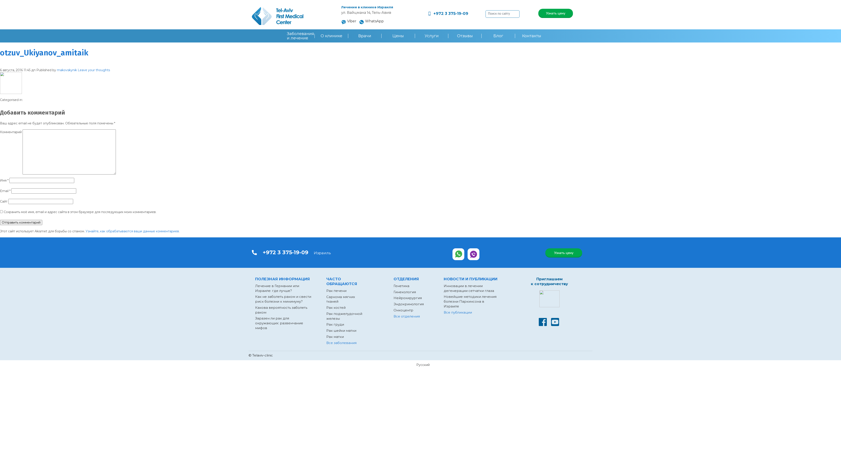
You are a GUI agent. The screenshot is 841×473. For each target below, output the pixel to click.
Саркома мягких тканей (340, 299)
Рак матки (335, 337)
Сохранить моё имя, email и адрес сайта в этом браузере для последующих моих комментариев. (80, 212)
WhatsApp (374, 21)
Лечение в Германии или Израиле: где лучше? (277, 288)
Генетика (401, 286)
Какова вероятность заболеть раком (281, 309)
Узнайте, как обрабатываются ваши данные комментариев (132, 231)
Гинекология (405, 292)
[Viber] (474, 254)
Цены (398, 36)
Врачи (364, 36)
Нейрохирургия (408, 298)
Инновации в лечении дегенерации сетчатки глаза (469, 288)
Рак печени (336, 291)
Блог (498, 36)
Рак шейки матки (341, 330)
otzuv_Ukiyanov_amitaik (44, 53)
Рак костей (336, 307)
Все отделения (407, 316)
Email (5, 191)
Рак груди (335, 324)
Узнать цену (555, 13)
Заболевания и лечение (300, 36)
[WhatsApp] (458, 254)
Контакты (531, 36)
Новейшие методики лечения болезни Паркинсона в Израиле (470, 301)
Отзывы (465, 36)
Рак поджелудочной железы (344, 316)
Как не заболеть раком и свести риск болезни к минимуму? (283, 299)
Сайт (3, 201)
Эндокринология (409, 304)
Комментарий (11, 132)
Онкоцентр (403, 310)
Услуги (432, 36)
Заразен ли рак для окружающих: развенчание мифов (279, 323)
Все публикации (458, 312)
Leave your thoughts (94, 70)
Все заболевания (341, 343)
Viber (351, 21)
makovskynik (67, 70)
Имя (4, 180)
